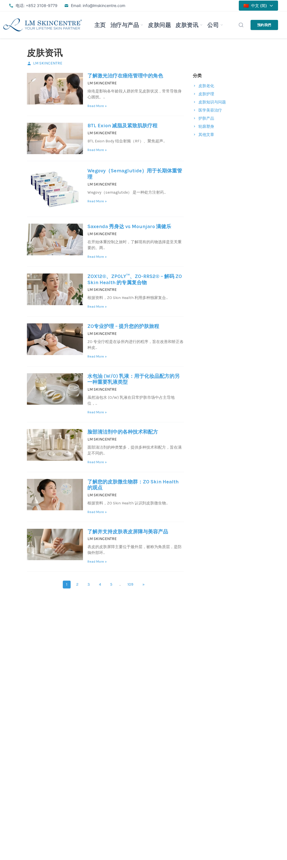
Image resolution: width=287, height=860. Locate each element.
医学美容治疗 (210, 110)
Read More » (97, 106)
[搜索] (241, 25)
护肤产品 (206, 118)
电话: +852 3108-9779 (36, 5)
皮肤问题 (159, 25)
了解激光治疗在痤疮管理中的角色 (125, 76)
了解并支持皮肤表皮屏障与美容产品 (127, 531)
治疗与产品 (124, 25)
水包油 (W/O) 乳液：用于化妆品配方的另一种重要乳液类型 (133, 379)
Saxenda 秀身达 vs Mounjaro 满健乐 (129, 226)
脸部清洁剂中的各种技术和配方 (122, 432)
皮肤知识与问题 (212, 102)
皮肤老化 (206, 86)
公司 (213, 25)
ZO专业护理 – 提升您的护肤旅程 (123, 326)
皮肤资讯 (186, 25)
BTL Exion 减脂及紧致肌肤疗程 (122, 125)
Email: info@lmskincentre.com (98, 5)
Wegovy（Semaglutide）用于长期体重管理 (134, 174)
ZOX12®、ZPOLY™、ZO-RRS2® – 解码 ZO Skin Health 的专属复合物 (134, 279)
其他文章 (206, 134)
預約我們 (264, 25)
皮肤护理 (206, 94)
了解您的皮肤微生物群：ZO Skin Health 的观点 (133, 485)
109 (130, 584)
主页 (100, 25)
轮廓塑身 (206, 126)
